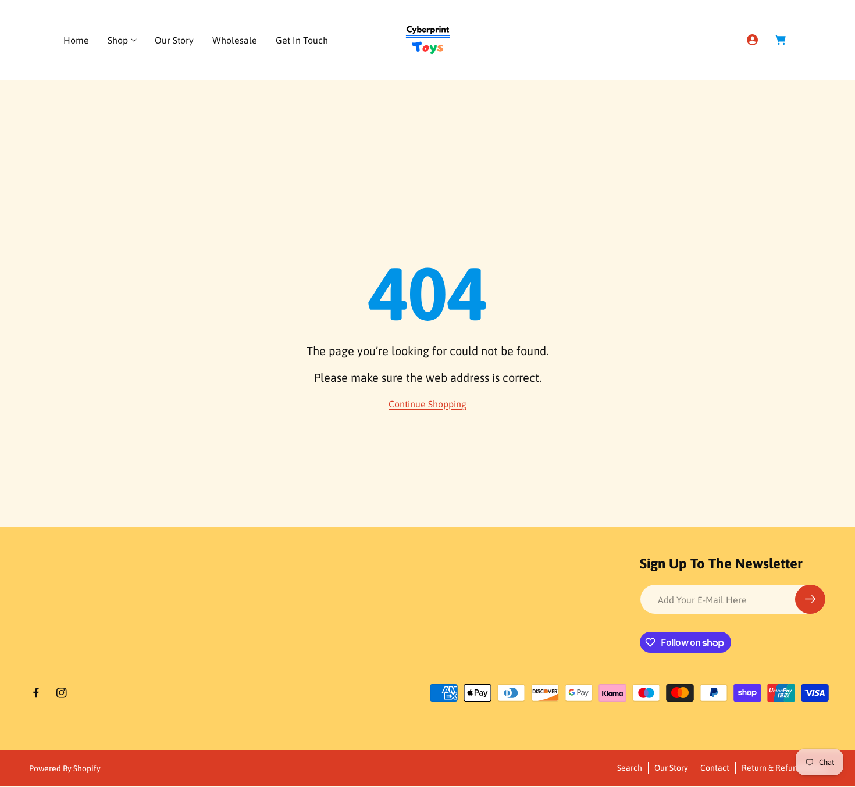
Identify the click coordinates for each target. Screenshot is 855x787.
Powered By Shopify (65, 768)
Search (629, 767)
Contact (714, 767)
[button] (121, 40)
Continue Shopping (427, 404)
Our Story (671, 767)
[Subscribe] (810, 599)
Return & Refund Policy (784, 767)
